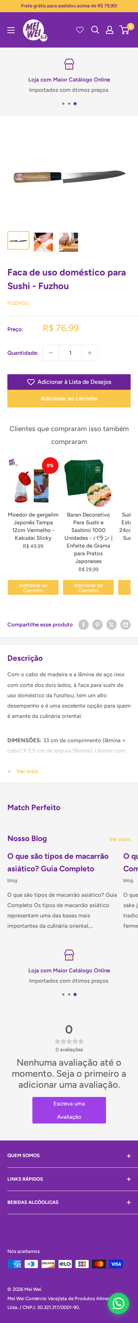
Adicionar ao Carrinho (33, 588)
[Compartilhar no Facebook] (83, 624)
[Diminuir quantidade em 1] (51, 353)
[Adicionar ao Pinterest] (97, 624)
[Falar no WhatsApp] (118, 1303)
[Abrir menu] (11, 30)
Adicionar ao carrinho (69, 398)
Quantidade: (22, 353)
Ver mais (120, 839)
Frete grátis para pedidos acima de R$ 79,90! (69, 5)
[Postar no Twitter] (111, 624)
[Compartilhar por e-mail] (125, 624)
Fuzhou (18, 303)
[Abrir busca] (95, 30)
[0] (124, 29)
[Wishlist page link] (80, 30)
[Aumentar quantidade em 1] (90, 353)
